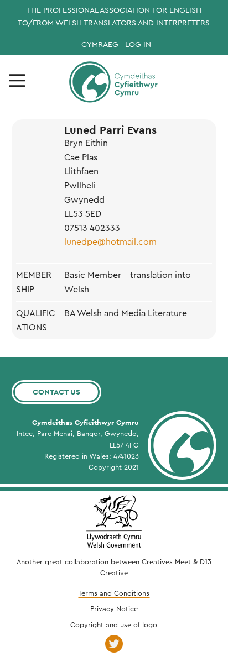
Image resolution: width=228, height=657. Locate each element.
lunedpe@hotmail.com (110, 242)
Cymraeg (99, 45)
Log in (138, 45)
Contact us (56, 392)
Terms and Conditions (113, 593)
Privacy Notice (114, 609)
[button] (17, 81)
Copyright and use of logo (113, 625)
